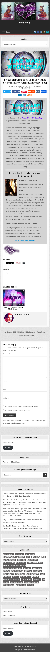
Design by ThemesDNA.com (25, 649)
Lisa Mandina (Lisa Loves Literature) (17, 494)
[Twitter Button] (35, 32)
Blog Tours (21, 560)
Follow (7, 447)
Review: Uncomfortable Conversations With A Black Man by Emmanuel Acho (23, 521)
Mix (30, 95)
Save (25, 92)
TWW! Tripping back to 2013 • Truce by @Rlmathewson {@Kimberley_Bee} (25, 81)
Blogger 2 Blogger (9, 560)
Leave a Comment (36, 86)
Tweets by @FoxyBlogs (11, 462)
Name (5, 381)
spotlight (37, 579)
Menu (8, 32)
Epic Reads (27, 568)
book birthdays (32, 560)
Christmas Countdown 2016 (12, 568)
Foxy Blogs (25, 22)
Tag (44, 579)
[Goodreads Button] (44, 32)
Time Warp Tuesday (17, 582)
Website (6, 398)
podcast (15, 577)
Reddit (32, 92)
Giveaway (6, 571)
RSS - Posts (7, 611)
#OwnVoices (19, 554)
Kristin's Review (8, 574)
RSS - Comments (9, 615)
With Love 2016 (21, 585)
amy (28, 557)
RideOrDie (35, 577)
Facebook (17, 92)
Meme (42, 574)
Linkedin (23, 95)
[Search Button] (47, 32)
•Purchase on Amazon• (25, 240)
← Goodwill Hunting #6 (25, 336)
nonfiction (6, 577)
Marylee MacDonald (10, 526)
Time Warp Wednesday (32, 582)
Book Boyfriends (8, 563)
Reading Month (25, 577)
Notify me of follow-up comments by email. (21, 406)
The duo (5, 582)
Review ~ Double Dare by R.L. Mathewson (13, 308)
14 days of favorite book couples (13, 557)
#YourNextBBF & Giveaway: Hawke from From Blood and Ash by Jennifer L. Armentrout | (24, 501)
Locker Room (20, 574)
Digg (44, 92)
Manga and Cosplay (32, 574)
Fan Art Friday (37, 568)
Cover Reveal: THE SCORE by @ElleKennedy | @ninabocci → (25, 332)
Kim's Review (37, 571)
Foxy (4, 520)
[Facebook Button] (38, 32)
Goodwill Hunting (17, 571)
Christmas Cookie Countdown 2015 (14, 565)
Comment (7, 354)
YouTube (30, 585)
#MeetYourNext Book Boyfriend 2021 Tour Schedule (24, 495)
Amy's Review (36, 557)
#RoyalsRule (30, 554)
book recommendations (35, 563)
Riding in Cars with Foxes (11, 579)
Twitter (8, 92)
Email (5, 389)
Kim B (11, 86)
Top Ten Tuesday (8, 585)
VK (39, 92)
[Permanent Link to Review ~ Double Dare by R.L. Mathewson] (14, 298)
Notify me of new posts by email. (18, 410)
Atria (43, 557)
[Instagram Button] (41, 32)
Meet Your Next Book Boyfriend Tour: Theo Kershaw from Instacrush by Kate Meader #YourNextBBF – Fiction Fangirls (25, 511)
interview (28, 571)
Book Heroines (20, 563)
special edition (26, 579)
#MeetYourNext (8, 554)
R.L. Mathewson (26, 88)
